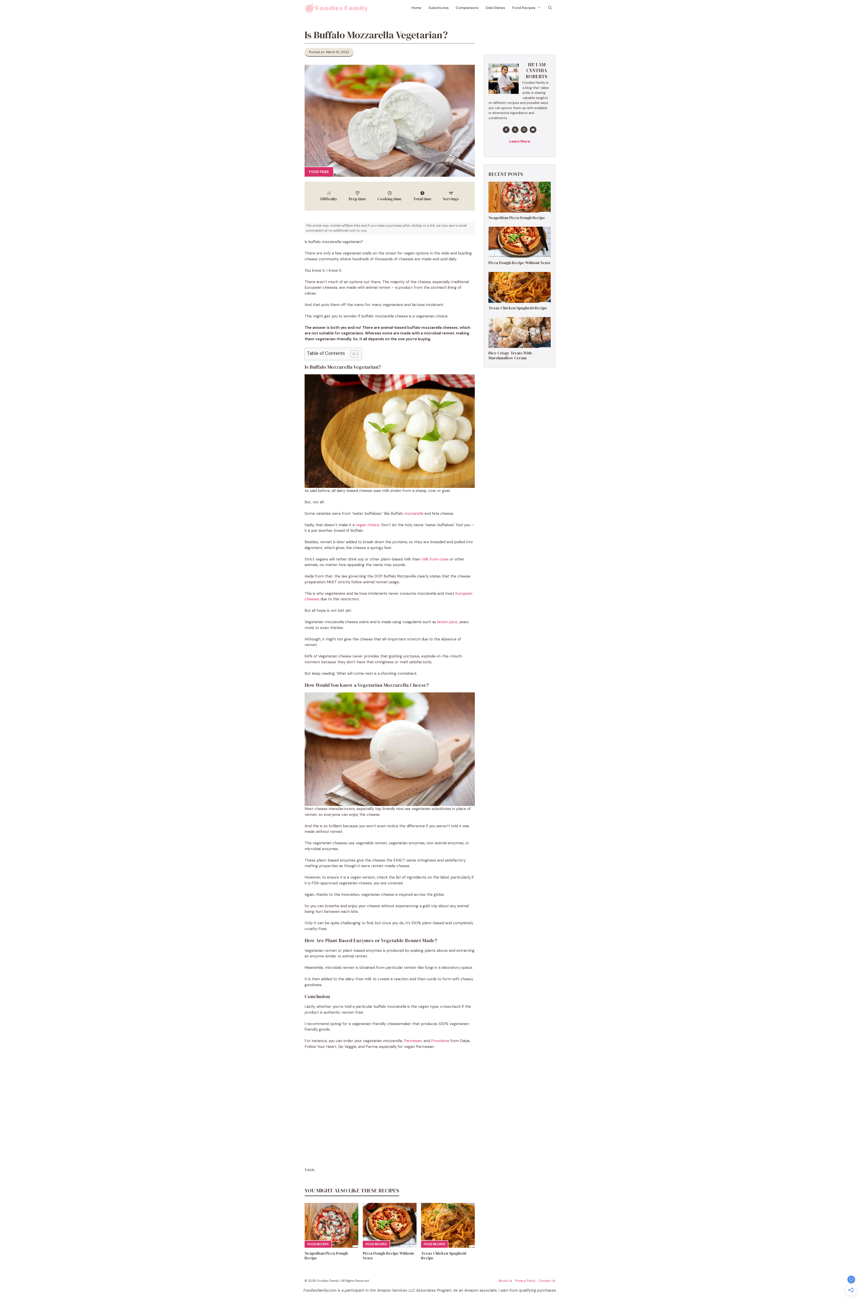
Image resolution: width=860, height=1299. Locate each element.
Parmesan (413, 1040)
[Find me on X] (515, 129)
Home (416, 7)
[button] (550, 8)
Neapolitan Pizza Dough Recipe (326, 1255)
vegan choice (367, 524)
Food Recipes (523, 7)
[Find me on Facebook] (506, 129)
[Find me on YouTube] (533, 129)
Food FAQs (319, 172)
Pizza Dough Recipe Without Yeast (388, 1255)
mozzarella (413, 513)
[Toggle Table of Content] (352, 354)
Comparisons (467, 7)
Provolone (440, 1040)
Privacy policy (525, 1281)
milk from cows (435, 559)
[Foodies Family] (336, 8)
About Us (505, 1281)
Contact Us (547, 1281)
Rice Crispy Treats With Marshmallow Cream (510, 355)
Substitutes (438, 7)
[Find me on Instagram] (524, 129)
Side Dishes (495, 7)
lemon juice (447, 621)
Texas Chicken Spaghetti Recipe (443, 1255)
